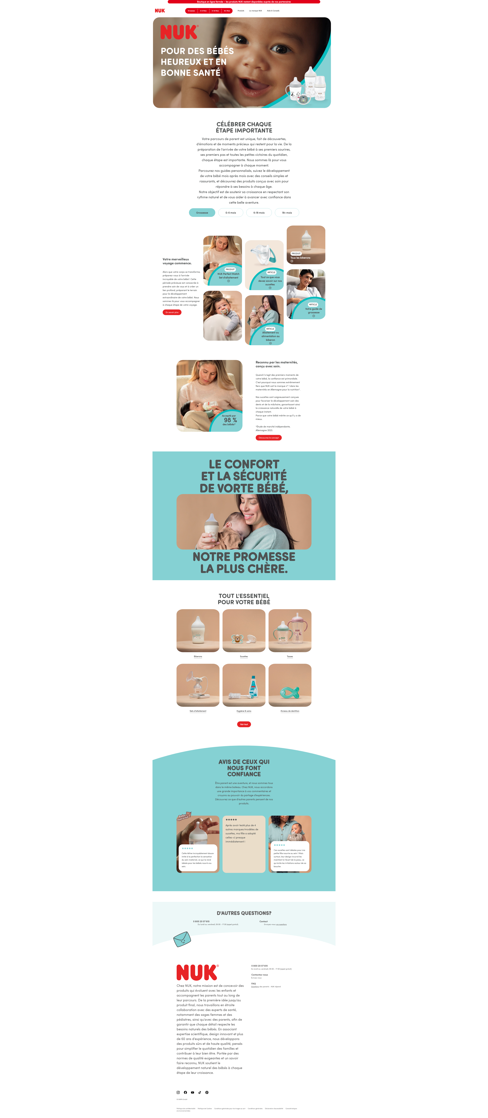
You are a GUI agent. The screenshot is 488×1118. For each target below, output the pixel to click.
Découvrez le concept (269, 437)
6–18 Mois (215, 11)
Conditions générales (255, 1108)
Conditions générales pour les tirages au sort (229, 1108)
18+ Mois (227, 11)
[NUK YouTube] (192, 1092)
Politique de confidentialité (186, 1108)
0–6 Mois (203, 11)
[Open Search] (323, 11)
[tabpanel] (244, 291)
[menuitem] (241, 11)
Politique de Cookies (205, 1108)
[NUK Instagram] (178, 1092)
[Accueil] (160, 11)
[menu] (256, 11)
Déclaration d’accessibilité (274, 1108)
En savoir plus (172, 312)
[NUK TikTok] (199, 1092)
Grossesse (191, 11)
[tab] (202, 212)
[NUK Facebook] (185, 1092)
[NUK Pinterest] (206, 1092)
